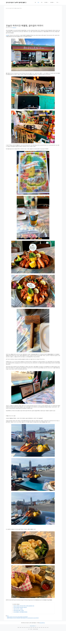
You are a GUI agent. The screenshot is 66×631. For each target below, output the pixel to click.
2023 (25, 627)
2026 (18, 627)
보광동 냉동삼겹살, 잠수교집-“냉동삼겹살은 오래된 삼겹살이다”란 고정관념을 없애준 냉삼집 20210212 (23, 617)
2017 (37, 627)
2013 (45, 627)
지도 (41, 2)
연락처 (31, 629)
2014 (43, 627)
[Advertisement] (33, 16)
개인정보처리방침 (35, 629)
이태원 (7, 35)
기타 (57, 2)
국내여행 (45, 2)
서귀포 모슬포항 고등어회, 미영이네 (20, 607)
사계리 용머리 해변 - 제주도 (18, 610)
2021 (29, 627)
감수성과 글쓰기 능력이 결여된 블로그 (16, 2)
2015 (41, 627)
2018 (35, 627)
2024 (22, 627)
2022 (27, 627)
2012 (47, 627)
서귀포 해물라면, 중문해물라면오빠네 (20, 611)
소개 (28, 629)
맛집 (38, 2)
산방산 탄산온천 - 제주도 (18, 608)
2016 (39, 627)
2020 (31, 627)
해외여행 (51, 2)
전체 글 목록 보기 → (33, 625)
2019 (33, 627)
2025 (20, 627)
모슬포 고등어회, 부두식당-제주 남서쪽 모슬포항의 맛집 (23, 605)
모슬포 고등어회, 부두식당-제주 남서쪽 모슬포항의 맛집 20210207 (17, 616)
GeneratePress (42, 622)
